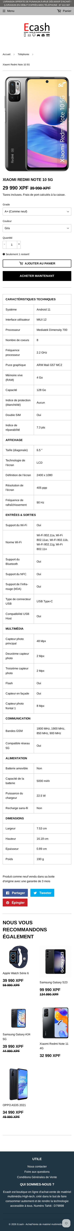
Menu (10, 10)
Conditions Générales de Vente (37, 1177)
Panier (66, 10)
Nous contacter (37, 1166)
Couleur (7, 221)
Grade (6, 204)
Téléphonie (23, 54)
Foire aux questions (37, 1171)
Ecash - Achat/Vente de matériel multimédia (40, 1224)
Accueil (6, 54)
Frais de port (31, 194)
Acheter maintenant (37, 275)
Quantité (7, 237)
